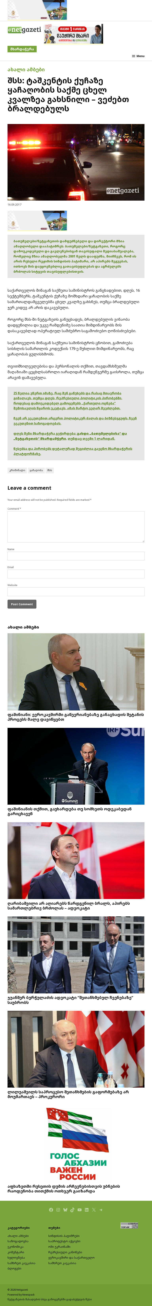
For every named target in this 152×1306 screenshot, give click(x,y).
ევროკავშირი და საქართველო (71, 1257)
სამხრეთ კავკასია (21, 1263)
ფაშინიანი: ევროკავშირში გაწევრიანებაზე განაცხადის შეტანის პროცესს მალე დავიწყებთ (76, 717)
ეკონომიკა (16, 1247)
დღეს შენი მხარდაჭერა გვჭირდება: (45, 433)
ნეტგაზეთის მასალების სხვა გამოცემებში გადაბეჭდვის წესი (50, 1299)
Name (11, 549)
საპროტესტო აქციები (64, 1241)
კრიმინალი (17, 470)
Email (11, 567)
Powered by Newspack (21, 1294)
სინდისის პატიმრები (64, 1236)
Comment (14, 508)
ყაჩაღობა (36, 470)
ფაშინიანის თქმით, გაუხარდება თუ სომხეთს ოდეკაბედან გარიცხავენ (70, 811)
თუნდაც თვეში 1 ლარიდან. (91, 438)
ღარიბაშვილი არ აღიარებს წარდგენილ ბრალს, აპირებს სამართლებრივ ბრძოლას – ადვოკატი (69, 905)
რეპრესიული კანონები (65, 1252)
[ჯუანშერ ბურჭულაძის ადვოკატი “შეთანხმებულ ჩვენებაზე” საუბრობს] (76, 955)
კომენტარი (16, 1252)
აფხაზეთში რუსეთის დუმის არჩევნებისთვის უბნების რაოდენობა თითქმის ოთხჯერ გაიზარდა (64, 1188)
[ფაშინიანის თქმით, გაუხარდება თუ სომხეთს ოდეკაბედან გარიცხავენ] (76, 766)
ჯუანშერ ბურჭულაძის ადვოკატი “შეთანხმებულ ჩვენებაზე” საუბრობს (70, 1000)
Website (12, 585)
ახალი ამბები (26, 69)
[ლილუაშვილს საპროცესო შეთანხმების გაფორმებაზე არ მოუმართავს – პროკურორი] (76, 1049)
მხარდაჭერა (22, 49)
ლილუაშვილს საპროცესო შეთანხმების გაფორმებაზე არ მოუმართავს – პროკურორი (68, 1094)
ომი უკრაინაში (59, 1247)
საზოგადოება (18, 1241)
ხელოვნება (16, 1257)
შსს (49, 470)
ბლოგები (14, 1268)
